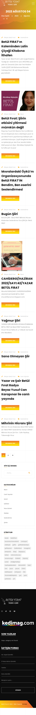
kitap (14, 551)
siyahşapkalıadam (10, 565)
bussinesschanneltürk (12, 541)
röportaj (25, 558)
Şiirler (6, 522)
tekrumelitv (21, 565)
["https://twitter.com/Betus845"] (6, 611)
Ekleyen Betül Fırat (9, 37)
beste (6, 538)
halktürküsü (18, 548)
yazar (11, 568)
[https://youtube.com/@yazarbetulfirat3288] (14, 611)
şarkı (25, 575)
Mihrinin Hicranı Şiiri (16, 423)
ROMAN (17, 558)
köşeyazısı (22, 551)
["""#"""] (2, 611)
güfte (14, 545)
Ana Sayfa (5, 16)
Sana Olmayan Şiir (15, 356)
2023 (16, 16)
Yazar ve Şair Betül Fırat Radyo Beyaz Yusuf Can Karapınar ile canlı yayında (15, 390)
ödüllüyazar (8, 572)
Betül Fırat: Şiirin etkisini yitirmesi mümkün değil (13, 122)
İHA (24, 572)
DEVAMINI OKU (10, 81)
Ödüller (6, 513)
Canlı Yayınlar (24, 376)
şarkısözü (8, 579)
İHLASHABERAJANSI (11, 575)
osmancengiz (9, 558)
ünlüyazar (18, 572)
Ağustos (27, 16)
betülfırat (14, 538)
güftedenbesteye (23, 545)
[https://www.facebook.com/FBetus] (10, 611)
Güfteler (6, 504)
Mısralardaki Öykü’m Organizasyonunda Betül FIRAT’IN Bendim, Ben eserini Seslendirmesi (17, 180)
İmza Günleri (8, 508)
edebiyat (7, 545)
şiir (14, 579)
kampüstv (8, 551)
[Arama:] (18, 473)
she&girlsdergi (15, 562)
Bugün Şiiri (9, 214)
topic (29, 565)
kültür (7, 555)
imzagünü (27, 548)
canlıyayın (24, 541)
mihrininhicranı (16, 555)
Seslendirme (24, 37)
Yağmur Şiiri (10, 320)
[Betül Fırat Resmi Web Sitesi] (10, 1)
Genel (6, 499)
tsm (6, 568)
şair (20, 575)
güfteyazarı (8, 548)
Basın (22, 114)
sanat (6, 562)
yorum (17, 568)
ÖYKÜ (23, 568)
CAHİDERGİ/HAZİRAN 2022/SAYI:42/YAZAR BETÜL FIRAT (17, 283)
